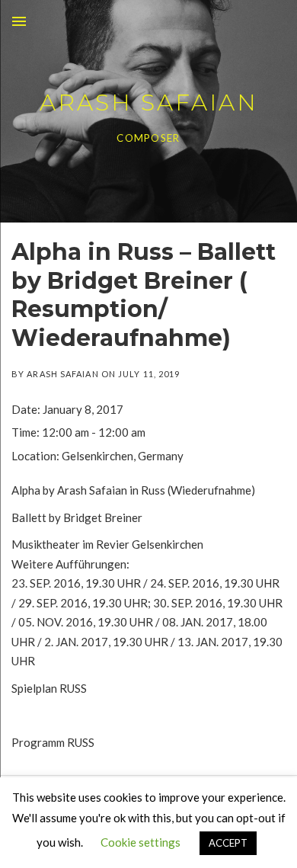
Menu (19, 21)
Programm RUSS (52, 742)
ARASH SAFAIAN (149, 102)
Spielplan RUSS (49, 688)
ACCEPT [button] (228, 843)
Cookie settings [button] (140, 842)
